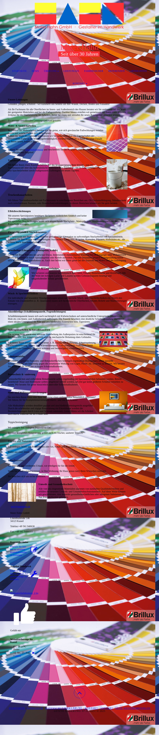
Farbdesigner (93, 71)
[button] (79, 693)
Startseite (19, 71)
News (35, 71)
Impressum (35, 708)
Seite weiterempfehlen (132, 708)
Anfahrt (106, 708)
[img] (79, 15)
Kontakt (79, 83)
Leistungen (71, 71)
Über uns (50, 71)
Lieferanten (138, 71)
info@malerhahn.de (20, 506)
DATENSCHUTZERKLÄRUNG (63, 708)
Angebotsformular (34, 149)
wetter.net (18, 656)
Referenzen (116, 71)
